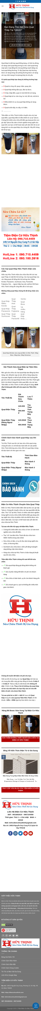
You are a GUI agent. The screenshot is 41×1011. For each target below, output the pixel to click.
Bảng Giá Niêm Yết (7, 957)
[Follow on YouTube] (25, 1)
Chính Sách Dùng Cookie (10, 968)
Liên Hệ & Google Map (9, 975)
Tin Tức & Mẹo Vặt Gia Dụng (11, 971)
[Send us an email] (21, 1)
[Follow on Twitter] (19, 1)
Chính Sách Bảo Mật (8, 964)
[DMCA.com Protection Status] (7, 925)
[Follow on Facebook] (15, 1)
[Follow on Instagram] (17, 1)
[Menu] (2, 6)
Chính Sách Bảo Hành (9, 960)
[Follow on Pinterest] (23, 1)
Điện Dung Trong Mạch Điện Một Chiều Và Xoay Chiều (20, 776)
